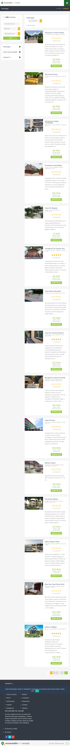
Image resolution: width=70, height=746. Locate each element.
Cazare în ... (7, 57)
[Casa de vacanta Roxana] (34, 337)
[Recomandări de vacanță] (35, 3)
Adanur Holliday (51, 627)
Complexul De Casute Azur (55, 248)
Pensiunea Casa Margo (53, 165)
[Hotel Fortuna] (34, 424)
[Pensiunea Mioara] (34, 503)
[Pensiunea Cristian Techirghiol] (34, 125)
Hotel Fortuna (50, 420)
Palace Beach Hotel (52, 542)
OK (37, 691)
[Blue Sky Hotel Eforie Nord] (34, 588)
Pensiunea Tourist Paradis (54, 33)
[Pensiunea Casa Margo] (34, 169)
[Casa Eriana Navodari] (34, 295)
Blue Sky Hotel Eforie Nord (54, 584)
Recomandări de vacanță (67, 3)
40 (62, 672)
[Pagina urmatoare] (66, 672)
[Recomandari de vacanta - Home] (15, 743)
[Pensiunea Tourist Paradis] (34, 36)
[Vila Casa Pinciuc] (34, 78)
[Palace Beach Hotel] (34, 545)
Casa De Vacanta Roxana (54, 333)
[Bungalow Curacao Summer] (34, 382)
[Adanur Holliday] (34, 631)
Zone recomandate (10, 52)
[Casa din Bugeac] (34, 212)
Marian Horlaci (50, 463)
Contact (9, 732)
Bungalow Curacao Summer (55, 378)
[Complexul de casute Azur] (34, 252)
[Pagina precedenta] (48, 672)
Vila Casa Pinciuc (51, 74)
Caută (10, 38)
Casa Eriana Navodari (53, 291)
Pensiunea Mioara (51, 499)
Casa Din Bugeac (51, 208)
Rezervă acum (56, 66)
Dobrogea (6, 47)
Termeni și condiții (11, 728)
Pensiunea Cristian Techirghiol (52, 122)
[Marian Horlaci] (34, 467)
